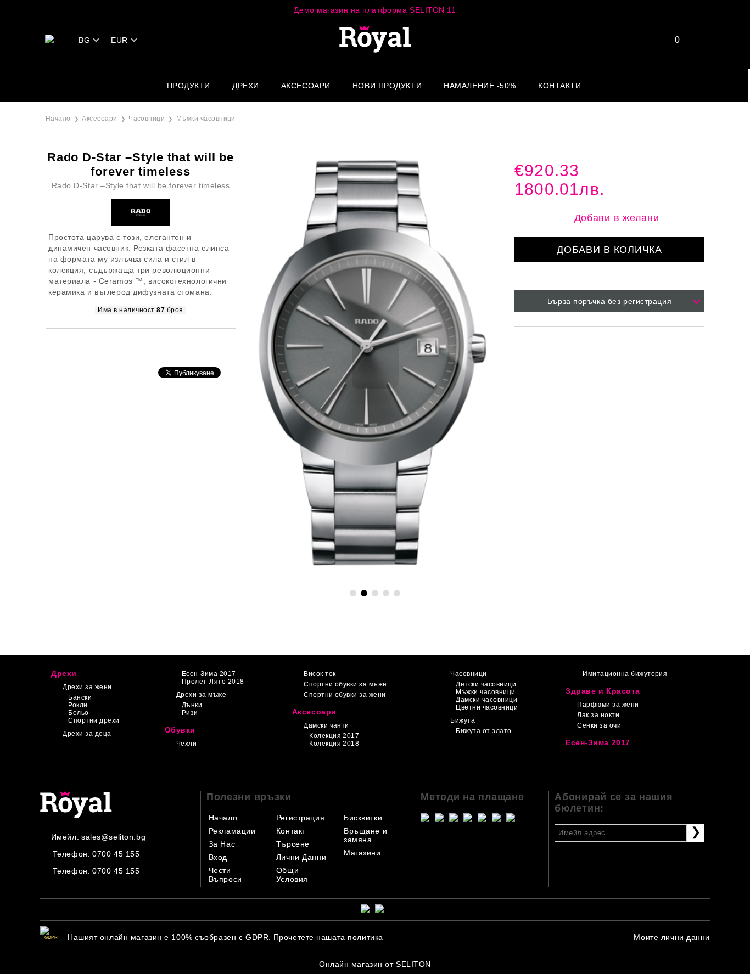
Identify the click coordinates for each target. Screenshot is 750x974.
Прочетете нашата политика (328, 937)
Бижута (462, 720)
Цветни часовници (487, 707)
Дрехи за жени (87, 687)
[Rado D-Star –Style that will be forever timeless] (375, 575)
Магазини (362, 852)
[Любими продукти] (670, 39)
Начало (58, 118)
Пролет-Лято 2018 (213, 681)
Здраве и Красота (603, 690)
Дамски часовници (486, 699)
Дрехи (245, 85)
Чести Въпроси (225, 874)
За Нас (222, 844)
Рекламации (232, 830)
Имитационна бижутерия (625, 674)
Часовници (146, 118)
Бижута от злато (483, 731)
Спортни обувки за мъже (345, 684)
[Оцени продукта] (152, 343)
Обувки (180, 729)
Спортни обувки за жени (345, 695)
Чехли (186, 743)
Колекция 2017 (334, 736)
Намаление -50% (480, 85)
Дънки (192, 705)
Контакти (559, 85)
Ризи (190, 713)
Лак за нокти (598, 715)
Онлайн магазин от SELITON (375, 964)
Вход (218, 857)
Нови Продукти (387, 85)
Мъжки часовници (206, 118)
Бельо (78, 713)
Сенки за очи (599, 725)
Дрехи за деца (87, 733)
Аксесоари (306, 85)
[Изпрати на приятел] (126, 343)
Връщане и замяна (365, 835)
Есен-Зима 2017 (209, 674)
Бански (80, 697)
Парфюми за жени (608, 704)
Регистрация (300, 817)
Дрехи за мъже (201, 695)
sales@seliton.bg (113, 836)
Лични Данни (301, 857)
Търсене (293, 844)
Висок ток (319, 674)
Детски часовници (486, 684)
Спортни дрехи (93, 720)
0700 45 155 (115, 853)
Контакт (291, 830)
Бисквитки (363, 817)
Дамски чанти (326, 725)
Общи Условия (292, 874)
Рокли (77, 705)
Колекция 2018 (334, 743)
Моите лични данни (672, 937)
